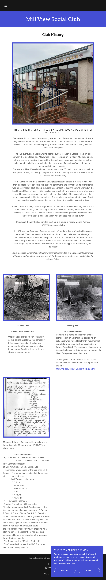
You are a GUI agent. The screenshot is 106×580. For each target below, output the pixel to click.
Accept (89, 571)
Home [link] (46, 574)
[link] (53, 20)
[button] (5, 5)
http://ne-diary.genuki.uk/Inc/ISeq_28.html (75, 369)
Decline (65, 571)
